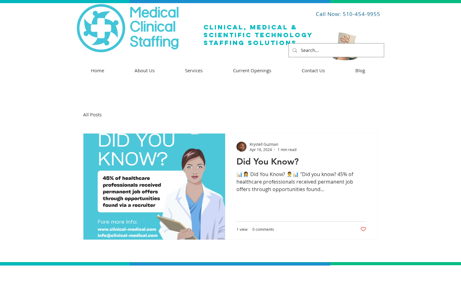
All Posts (92, 114)
